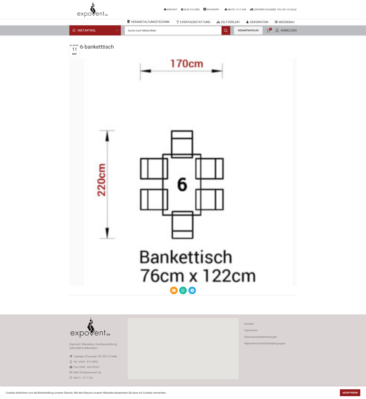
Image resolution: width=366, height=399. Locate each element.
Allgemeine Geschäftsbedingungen (264, 343)
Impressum (251, 330)
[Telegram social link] (192, 290)
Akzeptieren (350, 392)
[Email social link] (174, 290)
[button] (183, 349)
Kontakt (249, 323)
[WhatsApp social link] (183, 290)
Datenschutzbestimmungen (260, 336)
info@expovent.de (90, 372)
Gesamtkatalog (248, 30)
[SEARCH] (226, 30)
